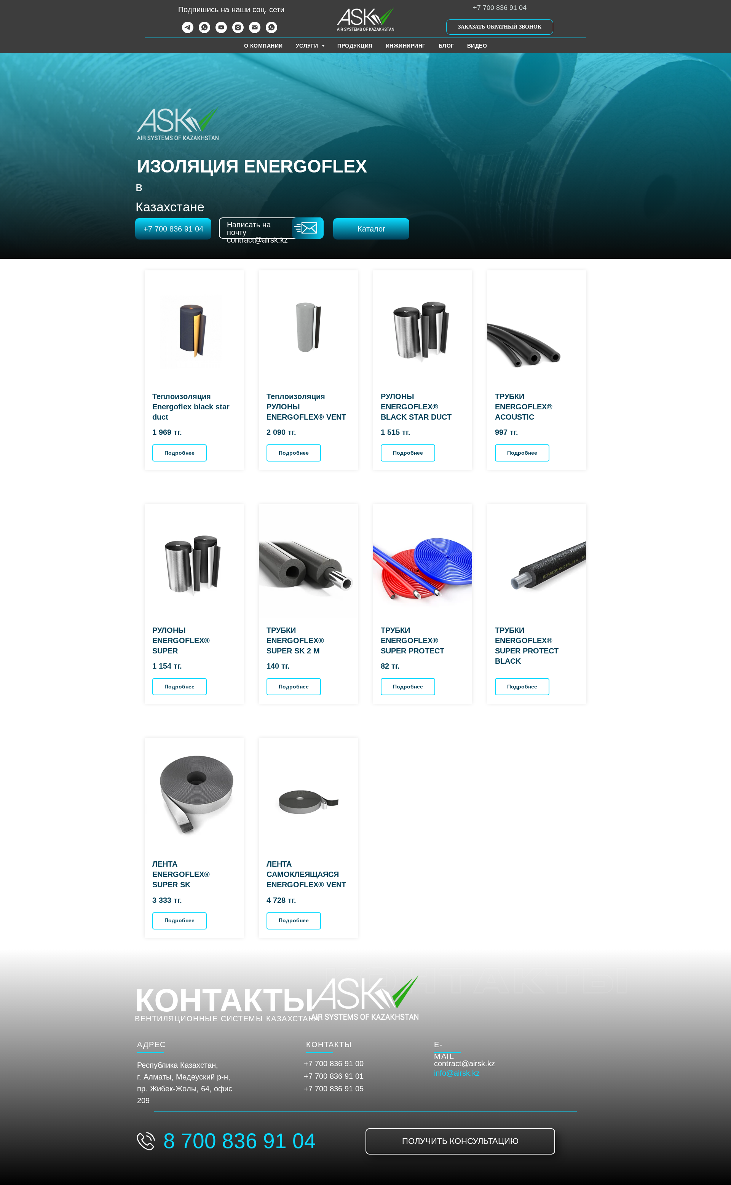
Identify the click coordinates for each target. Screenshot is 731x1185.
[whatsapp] (204, 31)
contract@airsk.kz (464, 1063)
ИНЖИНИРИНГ (406, 46)
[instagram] (238, 31)
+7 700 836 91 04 (500, 7)
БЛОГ (446, 46)
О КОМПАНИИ (263, 46)
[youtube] (221, 31)
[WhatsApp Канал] (271, 31)
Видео (477, 46)
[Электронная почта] (254, 31)
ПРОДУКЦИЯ (355, 46)
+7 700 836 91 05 (334, 1088)
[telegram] (187, 31)
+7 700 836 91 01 (334, 1076)
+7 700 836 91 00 (334, 1063)
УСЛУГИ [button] (308, 46)
